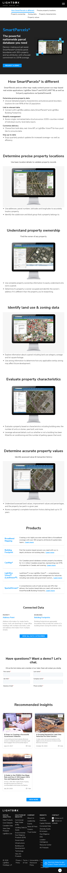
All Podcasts (44, 848)
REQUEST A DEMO (12, 65)
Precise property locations (46, 10)
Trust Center (31, 832)
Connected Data (45, 826)
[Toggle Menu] (63, 4)
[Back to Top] (60, 870)
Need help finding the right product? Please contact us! (56, 863)
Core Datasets (8, 823)
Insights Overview (43, 819)
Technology (19, 851)
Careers (30, 829)
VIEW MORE (33, 800)
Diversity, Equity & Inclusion (45, 830)
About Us (30, 818)
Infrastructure (20, 843)
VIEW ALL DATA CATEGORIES (33, 636)
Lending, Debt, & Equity (21, 828)
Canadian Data (8, 826)
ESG (41, 837)
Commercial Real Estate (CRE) (19, 822)
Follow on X (59, 818)
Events (29, 824)
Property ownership (18, 14)
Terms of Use (25, 861)
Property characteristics (47, 14)
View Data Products (6, 829)
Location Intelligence (44, 841)
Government (19, 840)
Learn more (29, 542)
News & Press (32, 826)
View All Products (18, 855)
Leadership (31, 821)
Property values (33, 17)
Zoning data (32, 14)
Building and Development (20, 847)
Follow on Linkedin (57, 822)
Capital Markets (45, 823)
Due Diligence (44, 834)
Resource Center (45, 845)
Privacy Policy (18, 861)
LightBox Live (7, 834)
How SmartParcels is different (22, 10)
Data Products (8, 820)
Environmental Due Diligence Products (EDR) (20, 835)
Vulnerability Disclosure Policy (34, 862)
